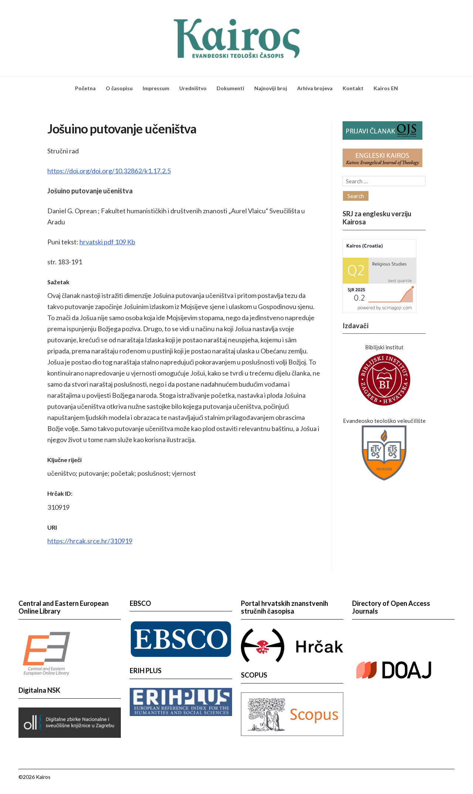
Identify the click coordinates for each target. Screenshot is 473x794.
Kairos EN (386, 88)
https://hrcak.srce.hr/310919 (89, 541)
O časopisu (119, 88)
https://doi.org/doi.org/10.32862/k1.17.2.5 (109, 171)
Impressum (156, 88)
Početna (85, 88)
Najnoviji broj (270, 88)
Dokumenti (230, 88)
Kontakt (353, 88)
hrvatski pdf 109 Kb (107, 242)
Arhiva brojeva (315, 88)
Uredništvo (193, 88)
